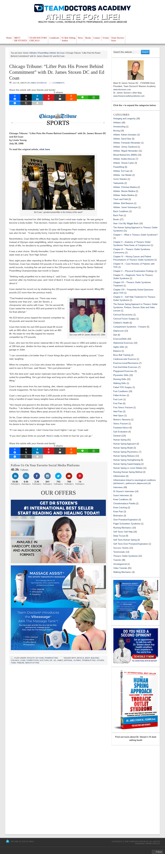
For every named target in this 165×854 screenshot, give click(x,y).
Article (80, 658)
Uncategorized (120, 564)
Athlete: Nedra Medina (123, 195)
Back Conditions (121, 211)
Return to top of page (22, 841)
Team (13, 663)
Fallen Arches (119, 395)
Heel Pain (117, 411)
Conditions (54, 38)
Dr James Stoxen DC (37, 83)
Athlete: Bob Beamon (123, 203)
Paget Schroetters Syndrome (126, 523)
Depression (118, 331)
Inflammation (119, 476)
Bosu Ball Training (121, 355)
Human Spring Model (123, 448)
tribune (20, 663)
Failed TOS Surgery (122, 387)
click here (44, 149)
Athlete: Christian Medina (125, 187)
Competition (32, 660)
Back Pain (118, 215)
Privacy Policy (153, 843)
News (80, 38)
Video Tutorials (120, 568)
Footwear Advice (121, 427)
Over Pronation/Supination (125, 519)
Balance (117, 351)
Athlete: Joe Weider (122, 175)
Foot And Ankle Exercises (125, 367)
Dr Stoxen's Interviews (123, 491)
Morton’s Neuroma (121, 419)
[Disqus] (58, 708)
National (68, 660)
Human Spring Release (124, 456)
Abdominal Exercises (123, 343)
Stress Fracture (120, 423)
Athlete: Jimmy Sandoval (125, 147)
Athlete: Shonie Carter (123, 163)
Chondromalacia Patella (124, 503)
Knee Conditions (121, 499)
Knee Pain (118, 511)
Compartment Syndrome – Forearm (129, 327)
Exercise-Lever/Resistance (125, 363)
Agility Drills (118, 347)
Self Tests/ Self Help (123, 532)
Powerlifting (51, 658)
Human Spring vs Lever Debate (127, 468)
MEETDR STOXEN (20, 39)
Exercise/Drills (120, 339)
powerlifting (89, 660)
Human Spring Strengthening (126, 460)
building (95, 658)
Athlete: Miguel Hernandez (125, 151)
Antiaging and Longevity (124, 118)
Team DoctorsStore (117, 39)
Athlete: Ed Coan (35, 658)
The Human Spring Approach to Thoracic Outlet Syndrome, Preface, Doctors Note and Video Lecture (135, 307)
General (117, 436)
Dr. (51, 660)
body (87, 658)
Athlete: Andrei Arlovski (124, 159)
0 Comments (58, 83)
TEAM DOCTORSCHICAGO (38, 39)
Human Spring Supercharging (127, 464)
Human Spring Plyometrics (125, 452)
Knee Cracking (120, 507)
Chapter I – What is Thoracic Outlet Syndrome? (135, 235)
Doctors (44, 660)
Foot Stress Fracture (123, 407)
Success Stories (121, 548)
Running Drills (119, 379)
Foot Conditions (120, 391)
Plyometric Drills (121, 375)
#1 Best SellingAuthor (68, 39)
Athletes (117, 122)
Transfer (117, 560)
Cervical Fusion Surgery (124, 318)
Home (9, 38)
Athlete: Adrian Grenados (125, 134)
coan (22, 660)
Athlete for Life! (82, 16)
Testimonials (119, 552)
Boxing (116, 130)
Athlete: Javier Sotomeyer (125, 207)
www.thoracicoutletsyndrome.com (129, 96)
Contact (96, 38)
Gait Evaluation (120, 431)
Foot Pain (117, 403)
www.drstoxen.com (122, 89)
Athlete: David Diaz (122, 139)
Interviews (118, 487)
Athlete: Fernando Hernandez (127, 143)
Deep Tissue (119, 536)
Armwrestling (119, 126)
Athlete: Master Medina (124, 191)
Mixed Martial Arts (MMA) (125, 155)
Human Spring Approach (124, 444)
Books (88, 38)
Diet (115, 335)
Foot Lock (118, 399)
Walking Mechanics (122, 572)
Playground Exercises (123, 371)
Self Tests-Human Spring (125, 540)
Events (106, 38)
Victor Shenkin (120, 179)
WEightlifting (32, 663)
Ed (55, 660)
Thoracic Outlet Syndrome (125, 556)
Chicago (15, 660)
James (60, 660)
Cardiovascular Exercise (124, 359)
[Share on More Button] (37, 103)
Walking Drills (119, 383)
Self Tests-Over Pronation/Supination (130, 544)
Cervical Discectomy (123, 314)
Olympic (77, 660)
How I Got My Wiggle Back (126, 223)
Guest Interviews (121, 495)
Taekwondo (118, 183)
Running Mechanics (122, 528)
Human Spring (119, 440)
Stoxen (100, 660)
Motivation (118, 515)
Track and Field (120, 199)
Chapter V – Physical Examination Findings (133, 271)
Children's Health (121, 323)
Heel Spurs (118, 415)
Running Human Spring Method (127, 472)
